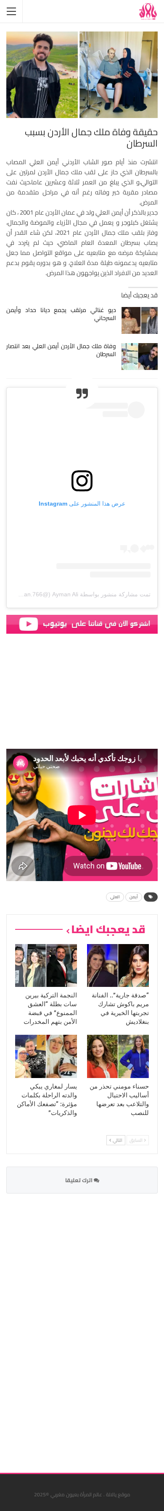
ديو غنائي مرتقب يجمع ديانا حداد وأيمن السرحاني (61, 313)
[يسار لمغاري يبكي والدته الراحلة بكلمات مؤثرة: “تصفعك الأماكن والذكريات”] (46, 1056)
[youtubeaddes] (82, 623)
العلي (115, 897)
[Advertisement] (95, 1328)
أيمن (134, 897)
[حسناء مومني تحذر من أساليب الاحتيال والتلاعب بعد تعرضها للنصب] (118, 1056)
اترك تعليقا (79, 1180)
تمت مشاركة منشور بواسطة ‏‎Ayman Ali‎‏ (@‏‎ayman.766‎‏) (81, 594)
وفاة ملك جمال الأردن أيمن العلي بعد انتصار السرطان (61, 350)
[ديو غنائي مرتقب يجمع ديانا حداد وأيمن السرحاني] (140, 320)
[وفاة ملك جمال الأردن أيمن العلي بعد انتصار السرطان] (140, 356)
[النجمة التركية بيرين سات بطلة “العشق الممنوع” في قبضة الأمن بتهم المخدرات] (46, 965)
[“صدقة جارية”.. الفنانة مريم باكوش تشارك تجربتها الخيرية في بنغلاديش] (118, 965)
